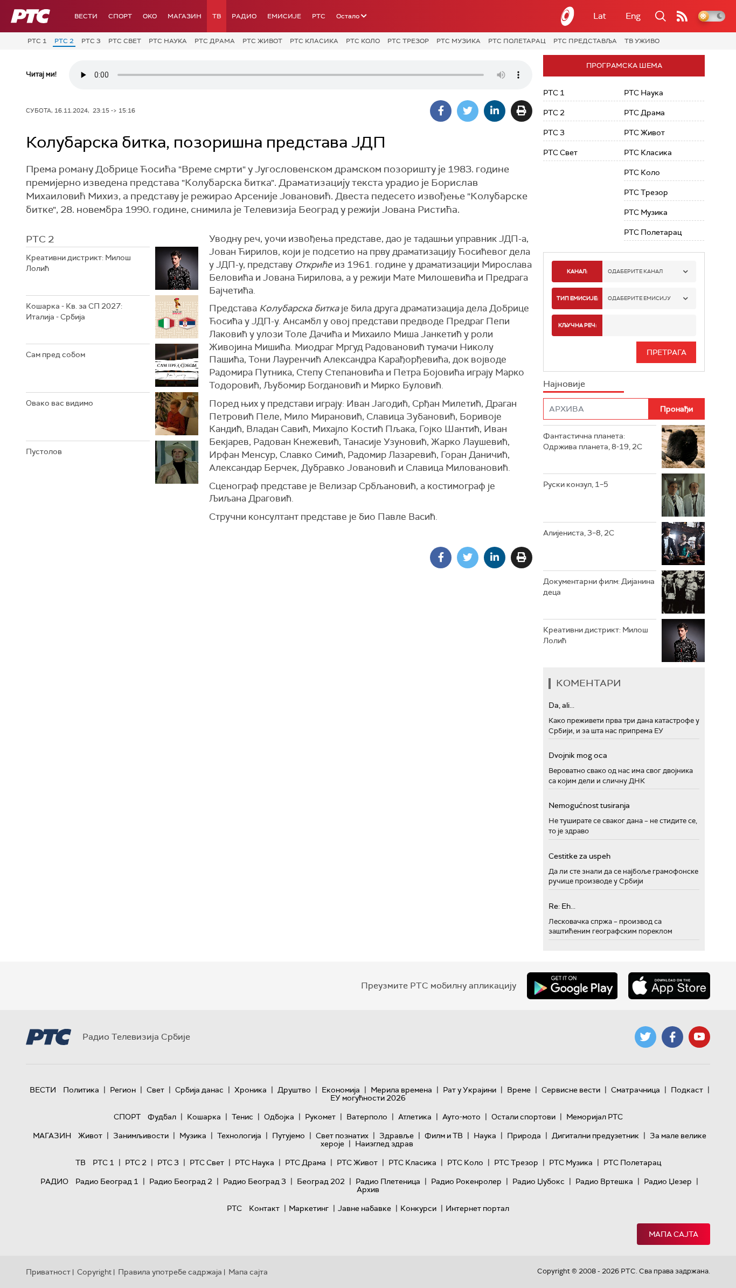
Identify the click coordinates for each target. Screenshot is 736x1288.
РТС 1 (37, 41)
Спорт (120, 16)
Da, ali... (561, 705)
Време (519, 1090)
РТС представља (585, 41)
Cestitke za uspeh (579, 856)
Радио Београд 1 (106, 1181)
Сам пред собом (55, 354)
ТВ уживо (641, 41)
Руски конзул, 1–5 (575, 484)
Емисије (284, 16)
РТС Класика (314, 41)
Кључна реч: (577, 325)
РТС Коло (363, 41)
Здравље (396, 1135)
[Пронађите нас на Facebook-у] (672, 1037)
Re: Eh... (561, 906)
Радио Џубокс (538, 1181)
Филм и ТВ (444, 1135)
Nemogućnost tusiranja (589, 805)
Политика (81, 1090)
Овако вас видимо (59, 403)
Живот (90, 1135)
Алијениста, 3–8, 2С (578, 533)
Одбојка (279, 1117)
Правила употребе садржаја (170, 1272)
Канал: (577, 271)
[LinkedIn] (494, 111)
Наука (485, 1135)
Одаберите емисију (639, 298)
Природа (524, 1135)
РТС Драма (215, 41)
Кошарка (204, 1117)
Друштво (294, 1090)
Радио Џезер (668, 1181)
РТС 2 (64, 41)
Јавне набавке (364, 1208)
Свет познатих (342, 1135)
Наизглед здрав (384, 1143)
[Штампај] (521, 111)
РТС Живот (262, 41)
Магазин (185, 16)
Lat (599, 16)
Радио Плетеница (388, 1181)
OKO (150, 16)
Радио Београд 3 (254, 1181)
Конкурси (418, 1208)
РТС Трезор (408, 41)
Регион (123, 1090)
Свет (155, 1090)
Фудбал (162, 1117)
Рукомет (320, 1117)
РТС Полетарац (517, 41)
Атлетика (415, 1117)
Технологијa (239, 1135)
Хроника (250, 1090)
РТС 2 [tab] (40, 239)
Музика (192, 1135)
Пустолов (44, 451)
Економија (341, 1090)
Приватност (48, 1272)
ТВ (216, 16)
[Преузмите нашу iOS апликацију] (669, 985)
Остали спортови (523, 1117)
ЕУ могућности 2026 (368, 1098)
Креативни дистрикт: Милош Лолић (78, 263)
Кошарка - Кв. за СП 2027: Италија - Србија (74, 311)
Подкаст (687, 1090)
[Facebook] (441, 111)
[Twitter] (467, 111)
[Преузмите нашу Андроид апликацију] (572, 985)
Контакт (264, 1208)
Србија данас (199, 1090)
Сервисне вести (570, 1090)
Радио (244, 16)
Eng (633, 16)
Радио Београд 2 (180, 1181)
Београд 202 (321, 1181)
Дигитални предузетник (595, 1135)
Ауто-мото (461, 1117)
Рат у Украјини (469, 1090)
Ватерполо (366, 1117)
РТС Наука (168, 41)
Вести (86, 16)
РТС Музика (458, 41)
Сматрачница (635, 1090)
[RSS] (682, 16)
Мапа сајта (673, 1234)
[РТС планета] (568, 16)
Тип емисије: (577, 298)
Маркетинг (309, 1208)
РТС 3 (91, 41)
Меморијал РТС (594, 1117)
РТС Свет (124, 41)
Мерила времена (401, 1090)
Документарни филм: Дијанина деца (599, 586)
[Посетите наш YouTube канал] (699, 1037)
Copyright (94, 1272)
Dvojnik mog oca (577, 755)
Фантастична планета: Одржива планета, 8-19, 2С (592, 441)
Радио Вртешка (604, 1181)
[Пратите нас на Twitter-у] (645, 1037)
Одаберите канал (635, 271)
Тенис (242, 1117)
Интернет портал (477, 1208)
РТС (318, 16)
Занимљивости (141, 1135)
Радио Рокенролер (466, 1181)
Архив (368, 1189)
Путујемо (288, 1135)
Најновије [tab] (564, 383)
